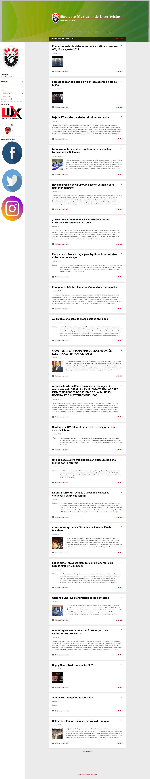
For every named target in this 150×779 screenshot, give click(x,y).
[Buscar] (125, 4)
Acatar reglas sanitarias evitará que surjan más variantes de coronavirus (80, 632)
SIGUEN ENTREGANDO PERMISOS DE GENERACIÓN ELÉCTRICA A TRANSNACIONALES (82, 352)
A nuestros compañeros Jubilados (72, 697)
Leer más (119, 71)
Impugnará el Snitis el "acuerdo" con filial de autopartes (85, 287)
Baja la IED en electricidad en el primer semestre (80, 117)
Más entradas (87, 751)
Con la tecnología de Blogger (88, 774)
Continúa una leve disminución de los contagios (80, 597)
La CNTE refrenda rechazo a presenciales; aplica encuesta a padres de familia (80, 494)
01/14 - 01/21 (7, 93)
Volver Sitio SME (69, 32)
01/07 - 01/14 (7, 96)
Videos (109, 32)
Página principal (84, 32)
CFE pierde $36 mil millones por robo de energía (80, 721)
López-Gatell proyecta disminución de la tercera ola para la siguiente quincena (82, 564)
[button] (121, 46)
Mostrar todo (118, 38)
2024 (3, 90)
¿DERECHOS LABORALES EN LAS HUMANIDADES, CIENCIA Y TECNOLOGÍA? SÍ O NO (81, 221)
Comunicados (98, 32)
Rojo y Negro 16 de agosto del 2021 (73, 665)
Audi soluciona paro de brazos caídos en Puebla (80, 318)
